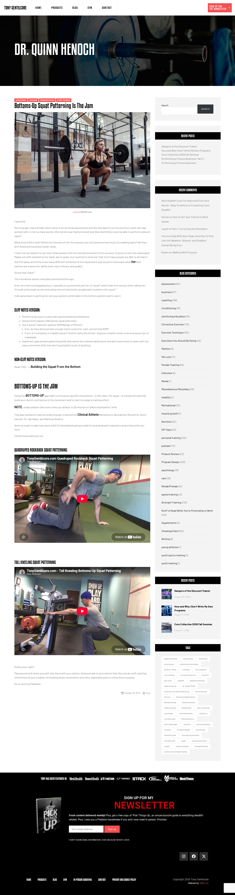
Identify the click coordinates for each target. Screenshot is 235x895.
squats (167, 746)
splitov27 (77, 212)
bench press (169, 664)
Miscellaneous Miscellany (175, 389)
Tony (148, 693)
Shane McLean (170, 735)
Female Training (170, 364)
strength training (201, 746)
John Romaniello (186, 713)
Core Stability (200, 669)
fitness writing (170, 708)
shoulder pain (169, 741)
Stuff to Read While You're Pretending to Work (187, 510)
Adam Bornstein (170, 659)
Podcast (167, 730)
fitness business (188, 702)
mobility (165, 397)
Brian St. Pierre (170, 669)
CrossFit (205, 675)
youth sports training (173, 555)
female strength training (185, 697)
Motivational (168, 405)
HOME (38, 7)
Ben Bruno (203, 659)
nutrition (187, 724)
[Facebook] (194, 856)
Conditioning (168, 308)
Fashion (165, 348)
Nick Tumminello (171, 724)
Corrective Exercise (172, 324)
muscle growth (169, 413)
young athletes (169, 547)
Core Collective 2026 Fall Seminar (180, 154)
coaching (33, 100)
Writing (165, 538)
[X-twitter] (204, 856)
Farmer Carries (201, 691)
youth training (169, 563)
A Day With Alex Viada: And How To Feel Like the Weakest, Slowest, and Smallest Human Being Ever (187, 240)
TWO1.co (203, 883)
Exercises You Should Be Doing (178, 340)
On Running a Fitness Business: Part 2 (182, 158)
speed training (63, 100)
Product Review (170, 453)
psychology (167, 470)
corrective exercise (188, 675)
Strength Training (171, 502)
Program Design (47, 100)
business (166, 291)
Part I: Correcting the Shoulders (190, 228)
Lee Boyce (203, 713)
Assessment (21, 100)
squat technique (182, 746)
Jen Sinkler (168, 713)
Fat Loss (166, 356)
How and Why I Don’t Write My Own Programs (186, 150)
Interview (166, 372)
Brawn (165, 252)
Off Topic (166, 429)
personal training (171, 437)
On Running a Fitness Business (178, 162)
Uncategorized (169, 530)
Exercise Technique (172, 332)
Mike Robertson (187, 719)
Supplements (168, 522)
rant (163, 478)
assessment (188, 659)
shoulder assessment (190, 735)
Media (164, 381)
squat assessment (199, 741)
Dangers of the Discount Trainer (179, 146)
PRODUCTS (57, 7)
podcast (166, 445)
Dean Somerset (170, 686)
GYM (90, 7)
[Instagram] (184, 856)
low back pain (169, 719)
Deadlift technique (197, 680)
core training (169, 675)
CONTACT (107, 7)
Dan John (168, 680)
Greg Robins (186, 708)
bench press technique (189, 664)
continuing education (173, 316)
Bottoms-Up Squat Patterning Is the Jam (53, 105)
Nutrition (166, 421)
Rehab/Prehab (169, 486)
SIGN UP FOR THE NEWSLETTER (218, 7)
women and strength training (175, 752)
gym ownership (203, 708)
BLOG (75, 7)
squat (183, 741)
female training (170, 702)
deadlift (181, 680)
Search (164, 105)
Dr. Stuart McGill (188, 686)
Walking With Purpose (184, 252)
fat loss (167, 697)
